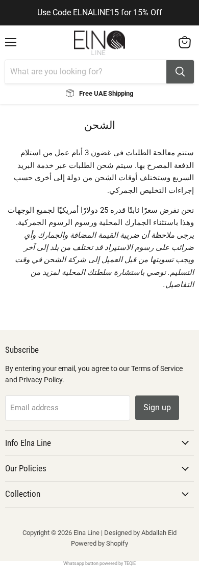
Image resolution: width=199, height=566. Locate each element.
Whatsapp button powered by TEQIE (99, 563)
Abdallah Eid (159, 532)
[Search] (180, 71)
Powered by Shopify (99, 543)
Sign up (157, 407)
